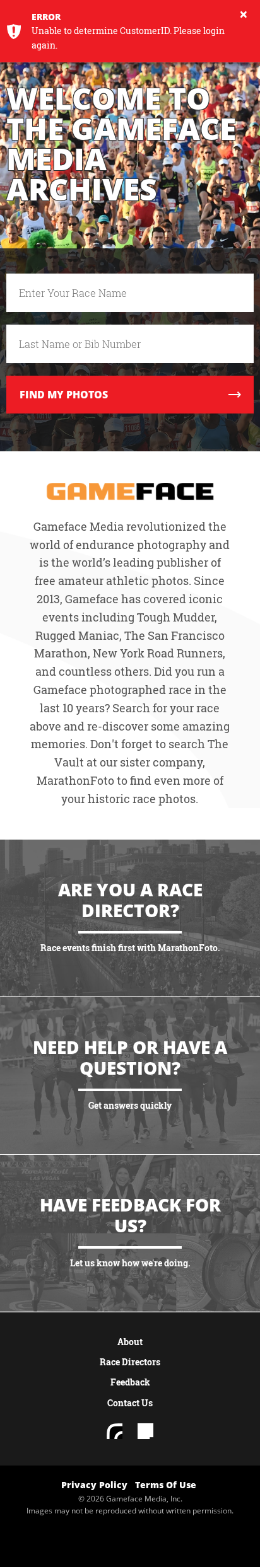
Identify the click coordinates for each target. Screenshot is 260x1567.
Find (64, 395)
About (130, 1342)
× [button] (243, 14)
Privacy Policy (94, 1485)
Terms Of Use (165, 1485)
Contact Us (130, 1403)
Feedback (130, 1382)
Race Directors (130, 1362)
